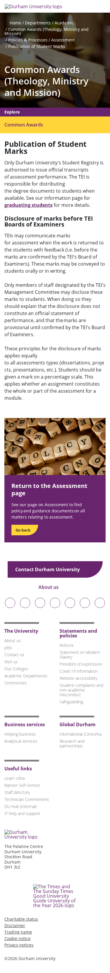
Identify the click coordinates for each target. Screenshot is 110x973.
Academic (64, 23)
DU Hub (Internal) (20, 806)
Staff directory (17, 792)
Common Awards (23, 124)
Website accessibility (78, 678)
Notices (67, 645)
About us (49, 587)
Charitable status (21, 919)
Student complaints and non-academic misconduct (81, 689)
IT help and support (22, 813)
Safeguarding (71, 701)
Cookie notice (17, 938)
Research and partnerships (72, 743)
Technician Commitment (26, 799)
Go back (23, 530)
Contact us (14, 654)
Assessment (63, 40)
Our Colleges (16, 669)
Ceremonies (15, 683)
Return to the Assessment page (49, 489)
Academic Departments (26, 676)
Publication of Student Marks (36, 46)
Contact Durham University (48, 569)
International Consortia (80, 734)
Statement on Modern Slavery (80, 654)
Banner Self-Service (22, 785)
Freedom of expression (81, 664)
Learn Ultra (14, 778)
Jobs (8, 647)
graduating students (28, 205)
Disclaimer (14, 925)
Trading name (18, 932)
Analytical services (20, 741)
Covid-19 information (79, 671)
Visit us (11, 661)
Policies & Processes (28, 40)
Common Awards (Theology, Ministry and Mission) (46, 31)
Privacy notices (18, 945)
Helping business (20, 734)
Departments (38, 23)
